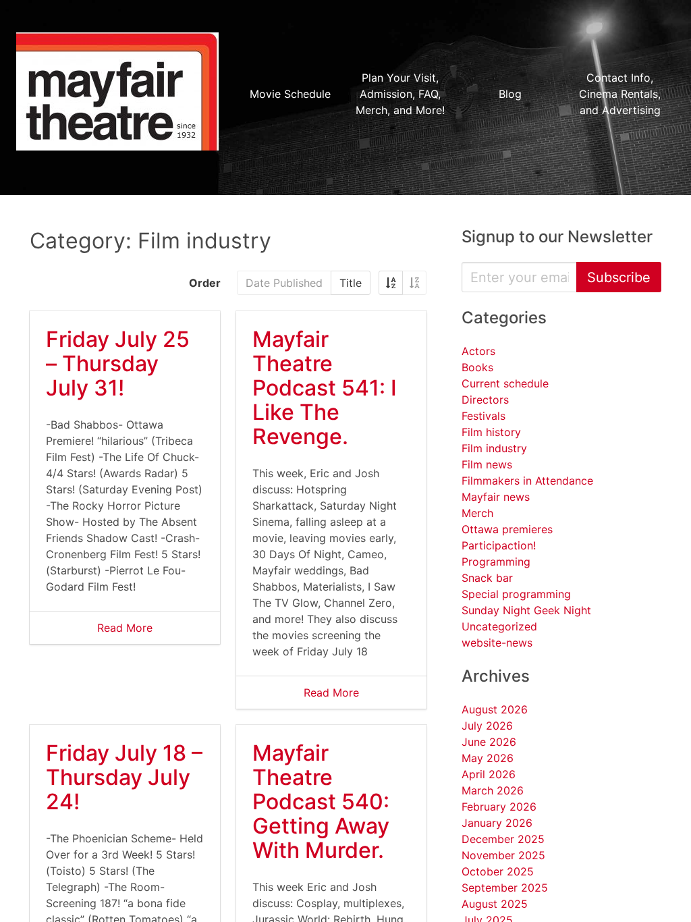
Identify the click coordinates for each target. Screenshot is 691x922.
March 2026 (493, 790)
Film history (491, 432)
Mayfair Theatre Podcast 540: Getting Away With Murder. (320, 801)
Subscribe (619, 277)
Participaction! (499, 545)
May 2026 (488, 758)
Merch (477, 513)
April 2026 (489, 774)
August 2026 (495, 709)
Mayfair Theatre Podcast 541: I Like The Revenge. (324, 388)
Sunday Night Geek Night (526, 610)
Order (205, 283)
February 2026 (499, 806)
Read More (125, 627)
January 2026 (497, 823)
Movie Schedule (290, 94)
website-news (497, 642)
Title (350, 283)
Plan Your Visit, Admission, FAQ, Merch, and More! (400, 94)
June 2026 (489, 742)
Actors (478, 351)
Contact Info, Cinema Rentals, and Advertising (620, 94)
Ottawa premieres (507, 529)
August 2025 (495, 904)
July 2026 (487, 725)
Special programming (516, 594)
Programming (496, 561)
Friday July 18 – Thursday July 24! (124, 777)
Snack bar (487, 578)
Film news (487, 464)
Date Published (284, 283)
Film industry (494, 448)
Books (477, 367)
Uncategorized (499, 626)
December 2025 (503, 839)
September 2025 (505, 887)
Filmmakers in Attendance (527, 480)
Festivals (483, 416)
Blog (510, 94)
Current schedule (505, 383)
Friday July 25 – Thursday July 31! (118, 363)
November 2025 (503, 855)
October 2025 (498, 871)
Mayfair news (496, 497)
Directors (485, 399)
